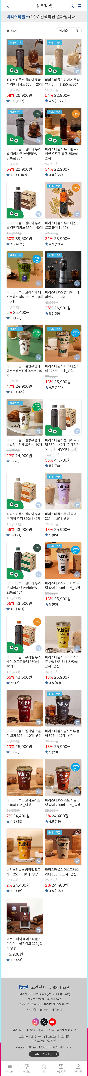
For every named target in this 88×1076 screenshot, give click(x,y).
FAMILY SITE (42, 1054)
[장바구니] (79, 5)
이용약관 (17, 1030)
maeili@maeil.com (49, 999)
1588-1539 (58, 987)
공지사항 (31, 1009)
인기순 (63, 30)
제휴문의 (57, 1009)
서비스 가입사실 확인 (44, 1040)
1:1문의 (44, 1009)
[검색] (71, 5)
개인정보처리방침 (36, 1030)
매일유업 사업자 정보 (61, 1030)
